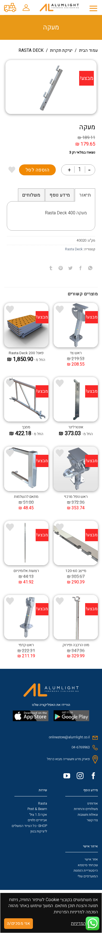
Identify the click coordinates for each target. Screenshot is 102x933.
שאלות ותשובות (88, 814)
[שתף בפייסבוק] (80, 268)
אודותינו (92, 803)
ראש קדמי (26, 645)
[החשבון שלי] (26, 7)
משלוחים (31, 195)
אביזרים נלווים (37, 820)
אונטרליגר (75, 427)
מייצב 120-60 (75, 571)
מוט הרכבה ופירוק (76, 645)
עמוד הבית (88, 50)
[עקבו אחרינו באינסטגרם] (78, 777)
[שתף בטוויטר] (70, 268)
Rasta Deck (31, 50)
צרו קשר (92, 820)
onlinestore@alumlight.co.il (69, 737)
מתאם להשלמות (26, 497)
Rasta (42, 803)
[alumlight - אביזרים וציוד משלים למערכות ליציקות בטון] (59, 7)
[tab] (85, 194)
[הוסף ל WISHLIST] (11, 170)
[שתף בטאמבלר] (51, 268)
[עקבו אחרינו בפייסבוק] (91, 777)
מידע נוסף (60, 195)
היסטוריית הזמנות (86, 870)
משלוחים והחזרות (86, 808)
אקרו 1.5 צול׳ (38, 814)
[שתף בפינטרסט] (60, 268)
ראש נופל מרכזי (76, 497)
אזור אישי (91, 859)
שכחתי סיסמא (88, 865)
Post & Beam (37, 808)
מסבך (26, 427)
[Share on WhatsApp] (90, 268)
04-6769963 (81, 747)
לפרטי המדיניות (84, 923)
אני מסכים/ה (18, 923)
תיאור (85, 195)
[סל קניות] (10, 7)
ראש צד (76, 353)
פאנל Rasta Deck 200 (26, 353)
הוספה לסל (38, 170)
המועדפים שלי (88, 876)
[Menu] (93, 8)
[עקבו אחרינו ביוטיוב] (64, 777)
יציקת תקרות (61, 50)
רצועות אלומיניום (26, 571)
